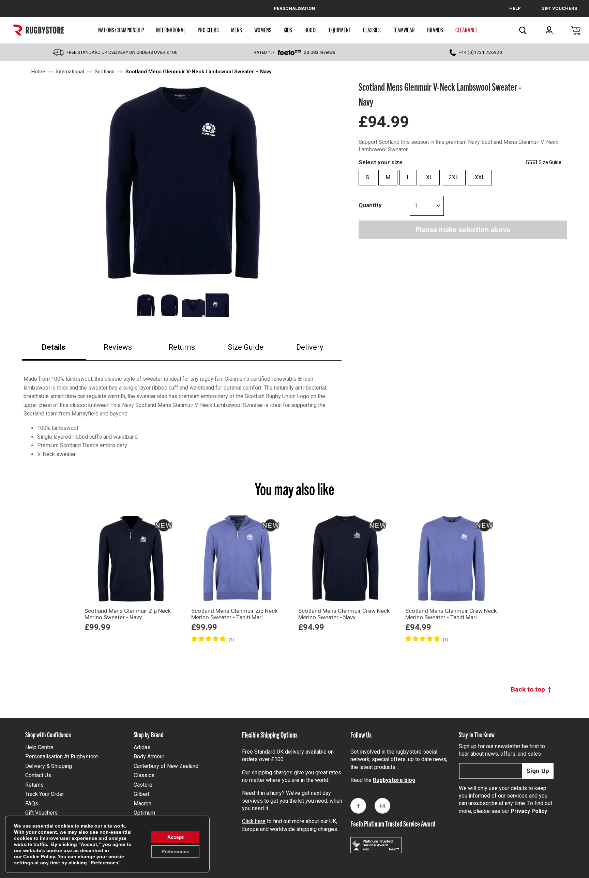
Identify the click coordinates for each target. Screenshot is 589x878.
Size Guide (245, 347)
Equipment (340, 30)
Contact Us (38, 775)
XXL (480, 178)
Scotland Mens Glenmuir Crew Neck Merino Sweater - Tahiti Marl (451, 614)
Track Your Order (44, 794)
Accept (175, 837)
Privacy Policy (529, 811)
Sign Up (537, 771)
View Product (131, 639)
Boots (310, 30)
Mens (236, 30)
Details (53, 347)
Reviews (118, 347)
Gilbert (141, 794)
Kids (288, 30)
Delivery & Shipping (48, 766)
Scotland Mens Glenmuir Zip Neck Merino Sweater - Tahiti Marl (234, 614)
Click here (254, 821)
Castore (143, 785)
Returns (181, 347)
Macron (142, 803)
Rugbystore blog (394, 780)
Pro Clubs (208, 30)
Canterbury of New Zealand (166, 766)
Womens (262, 30)
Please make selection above (463, 230)
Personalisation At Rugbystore (61, 756)
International (170, 30)
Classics (372, 30)
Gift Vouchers (41, 812)
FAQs (31, 803)
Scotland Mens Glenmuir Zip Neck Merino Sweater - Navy (128, 614)
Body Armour (149, 756)
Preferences (175, 851)
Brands (435, 30)
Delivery (309, 347)
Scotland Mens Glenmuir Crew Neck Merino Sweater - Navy (344, 614)
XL (429, 178)
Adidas (142, 747)
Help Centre (39, 747)
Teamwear (404, 30)
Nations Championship (121, 30)
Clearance (466, 30)
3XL (453, 178)
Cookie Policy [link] (39, 856)
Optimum (144, 812)
